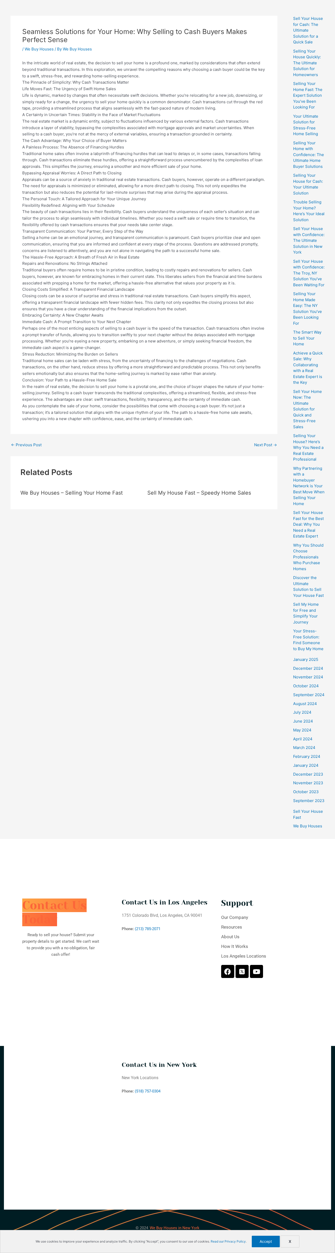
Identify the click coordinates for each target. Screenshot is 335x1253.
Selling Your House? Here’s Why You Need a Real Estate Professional (308, 447)
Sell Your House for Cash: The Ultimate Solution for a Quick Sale (308, 30)
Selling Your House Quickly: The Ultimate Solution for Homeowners (307, 63)
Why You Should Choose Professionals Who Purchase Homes (308, 557)
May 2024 (302, 730)
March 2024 (304, 747)
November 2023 (308, 782)
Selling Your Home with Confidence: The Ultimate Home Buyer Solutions (308, 154)
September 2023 (309, 800)
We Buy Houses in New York (174, 1228)
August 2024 (305, 703)
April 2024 (302, 738)
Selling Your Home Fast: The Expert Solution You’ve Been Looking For (307, 95)
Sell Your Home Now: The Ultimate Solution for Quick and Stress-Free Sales (307, 409)
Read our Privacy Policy (228, 1241)
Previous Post (26, 445)
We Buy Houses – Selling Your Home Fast (71, 493)
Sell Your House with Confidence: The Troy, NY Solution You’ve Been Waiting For (309, 273)
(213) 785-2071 (147, 928)
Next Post (265, 445)
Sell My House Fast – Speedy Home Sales (199, 493)
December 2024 (308, 668)
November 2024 (308, 676)
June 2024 (303, 721)
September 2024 (309, 694)
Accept (266, 1241)
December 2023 (308, 774)
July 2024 (302, 712)
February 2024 (306, 756)
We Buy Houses (39, 49)
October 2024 (306, 685)
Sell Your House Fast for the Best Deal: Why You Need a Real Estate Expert (308, 524)
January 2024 (306, 765)
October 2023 (306, 791)
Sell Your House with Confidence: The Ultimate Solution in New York (309, 240)
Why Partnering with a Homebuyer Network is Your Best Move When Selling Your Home (309, 486)
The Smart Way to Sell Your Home (307, 338)
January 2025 (305, 659)
